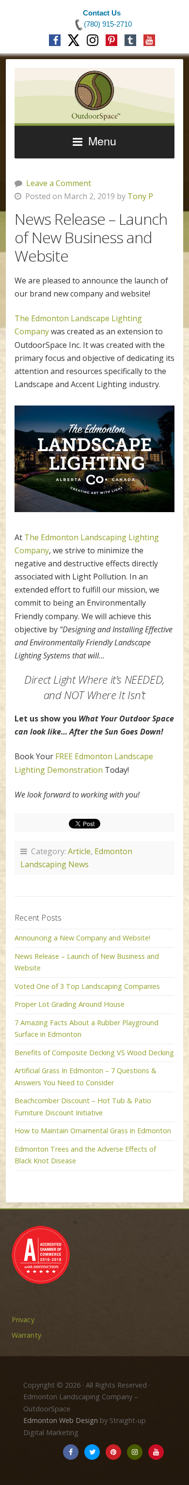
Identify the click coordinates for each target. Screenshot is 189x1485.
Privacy (23, 1319)
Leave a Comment (58, 183)
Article (79, 851)
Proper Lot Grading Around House (70, 1004)
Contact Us (102, 13)
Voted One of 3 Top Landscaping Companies (87, 986)
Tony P (140, 196)
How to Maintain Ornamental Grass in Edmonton (93, 1130)
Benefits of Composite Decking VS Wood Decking (94, 1052)
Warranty (26, 1335)
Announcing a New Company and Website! (82, 937)
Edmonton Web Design (60, 1420)
